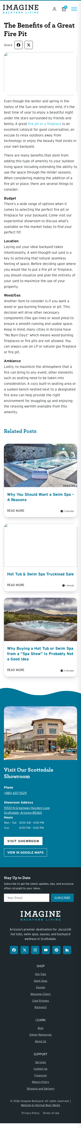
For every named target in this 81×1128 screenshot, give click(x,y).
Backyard (40, 1007)
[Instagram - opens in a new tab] (35, 950)
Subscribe (62, 898)
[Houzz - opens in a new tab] (67, 950)
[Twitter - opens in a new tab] (25, 950)
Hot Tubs (40, 974)
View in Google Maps (25, 852)
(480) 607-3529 (15, 793)
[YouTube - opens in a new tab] (46, 950)
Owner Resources (40, 1034)
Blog (40, 1028)
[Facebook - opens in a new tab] (14, 950)
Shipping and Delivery (40, 1088)
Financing (40, 1075)
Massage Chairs (40, 994)
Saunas (40, 987)
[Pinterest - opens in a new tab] (56, 950)
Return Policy (40, 1081)
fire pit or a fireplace (44, 124)
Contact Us (40, 1068)
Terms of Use (51, 1113)
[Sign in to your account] (54, 9)
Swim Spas (40, 980)
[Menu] (74, 9)
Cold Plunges (40, 1000)
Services (40, 1062)
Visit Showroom (23, 841)
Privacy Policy (31, 1113)
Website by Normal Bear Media (40, 1105)
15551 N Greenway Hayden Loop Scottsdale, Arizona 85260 (27, 810)
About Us (40, 1041)
